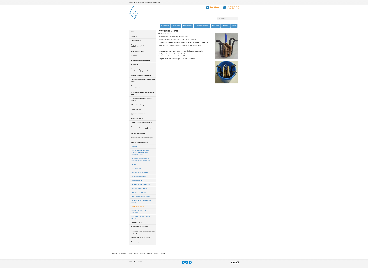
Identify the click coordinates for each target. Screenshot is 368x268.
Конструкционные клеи (138, 133)
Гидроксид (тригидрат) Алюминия (141, 122)
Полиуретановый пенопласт (139, 226)
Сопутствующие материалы (139, 142)
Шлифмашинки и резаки (139, 188)
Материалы (176, 25)
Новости (156, 253)
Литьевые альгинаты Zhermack (140, 60)
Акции (130, 253)
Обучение (225, 25)
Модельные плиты (136, 222)
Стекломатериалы (136, 40)
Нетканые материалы (137, 51)
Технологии (215, 25)
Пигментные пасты (137, 118)
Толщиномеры (136, 168)
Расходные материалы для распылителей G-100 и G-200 (140, 159)
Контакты (142, 253)
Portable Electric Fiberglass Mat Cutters (141, 201)
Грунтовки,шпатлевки (138, 114)
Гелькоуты (134, 36)
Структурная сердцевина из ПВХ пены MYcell (143, 80)
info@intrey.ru (214, 7)
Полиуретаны (135, 64)
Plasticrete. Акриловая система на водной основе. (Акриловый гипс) (141, 70)
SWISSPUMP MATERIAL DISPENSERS (139, 211)
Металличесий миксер (138, 176)
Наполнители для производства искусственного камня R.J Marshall (141, 128)
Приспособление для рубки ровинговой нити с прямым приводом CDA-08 (140, 152)
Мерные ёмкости (136, 180)
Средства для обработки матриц (141, 75)
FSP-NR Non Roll (136, 109)
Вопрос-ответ (122, 253)
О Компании (165, 25)
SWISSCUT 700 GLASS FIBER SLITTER (140, 217)
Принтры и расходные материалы (141, 242)
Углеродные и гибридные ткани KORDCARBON (140, 46)
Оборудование (187, 25)
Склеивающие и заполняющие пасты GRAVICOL (142, 93)
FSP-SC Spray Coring (137, 105)
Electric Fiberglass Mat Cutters (140, 196)
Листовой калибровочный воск (141, 184)
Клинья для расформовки (139, 172)
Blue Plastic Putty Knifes (138, 192)
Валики (133, 164)
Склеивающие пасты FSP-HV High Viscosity (141, 99)
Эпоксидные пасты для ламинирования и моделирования (143, 232)
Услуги (234, 25)
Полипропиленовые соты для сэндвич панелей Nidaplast (142, 87)
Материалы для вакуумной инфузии (142, 137)
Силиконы (134, 55)
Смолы (133, 31)
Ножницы (134, 146)
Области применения (202, 25)
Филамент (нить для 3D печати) (140, 237)
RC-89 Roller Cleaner (138, 206)
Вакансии (149, 253)
